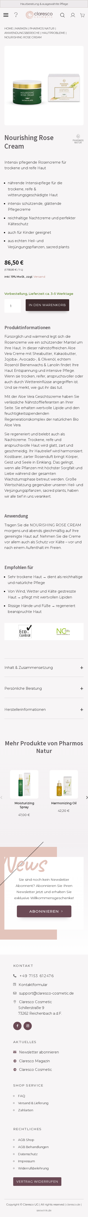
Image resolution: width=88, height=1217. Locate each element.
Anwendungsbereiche (22, 33)
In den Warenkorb (47, 305)
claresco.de (73, 1204)
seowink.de (44, 1210)
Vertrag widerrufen (37, 1181)
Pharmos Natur (42, 28)
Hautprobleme (53, 33)
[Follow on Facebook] (17, 1026)
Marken (21, 28)
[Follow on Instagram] (27, 1026)
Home (8, 28)
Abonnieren (44, 911)
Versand (39, 276)
